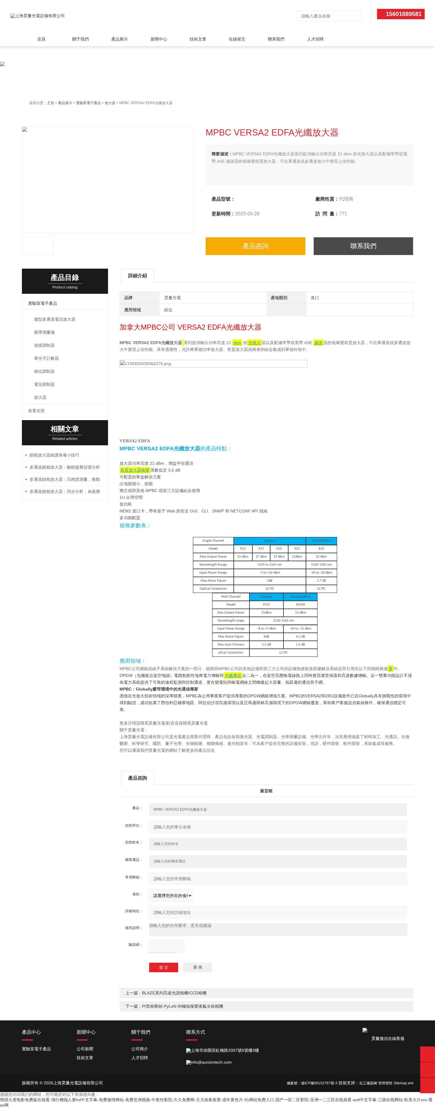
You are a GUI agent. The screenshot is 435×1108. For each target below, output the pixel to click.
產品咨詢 (256, 246)
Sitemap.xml (403, 1083)
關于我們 (80, 39)
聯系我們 (276, 39)
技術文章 (198, 39)
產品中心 (31, 1032)
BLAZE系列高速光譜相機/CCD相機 (174, 993)
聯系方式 (195, 1032)
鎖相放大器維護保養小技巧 (54, 455)
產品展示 (119, 39)
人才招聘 (315, 39)
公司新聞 (85, 1048)
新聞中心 (159, 39)
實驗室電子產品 (88, 103)
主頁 (50, 103)
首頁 (41, 39)
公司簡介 (139, 1048)
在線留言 (237, 39)
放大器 (110, 103)
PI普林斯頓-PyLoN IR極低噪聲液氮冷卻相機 (182, 1006)
